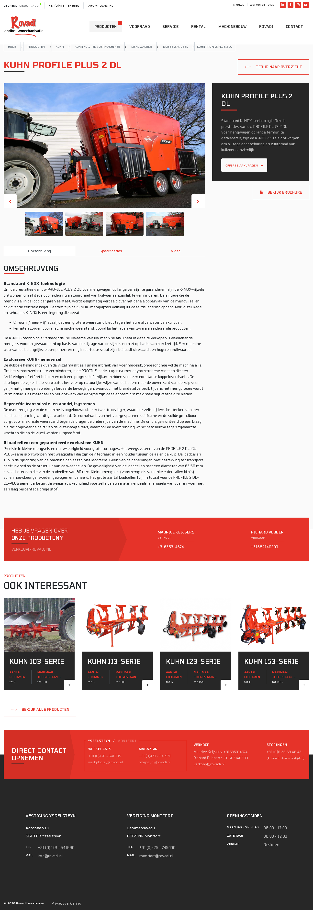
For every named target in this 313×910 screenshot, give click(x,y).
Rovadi (266, 26)
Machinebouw (232, 26)
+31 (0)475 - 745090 (157, 847)
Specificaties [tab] (111, 251)
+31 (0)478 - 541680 (64, 5)
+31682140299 (264, 547)
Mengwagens (141, 46)
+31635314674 (171, 547)
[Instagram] (298, 5)
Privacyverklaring (66, 903)
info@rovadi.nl (100, 5)
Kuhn (60, 46)
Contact (294, 26)
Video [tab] (175, 251)
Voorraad (139, 26)
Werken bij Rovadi (262, 4)
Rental (198, 26)
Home (12, 46)
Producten (105, 26)
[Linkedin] (283, 5)
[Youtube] (306, 5)
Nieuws (238, 4)
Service (170, 26)
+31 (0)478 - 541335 (104, 756)
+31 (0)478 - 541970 (155, 756)
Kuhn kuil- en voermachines (97, 46)
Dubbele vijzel (175, 46)
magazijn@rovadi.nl (155, 762)
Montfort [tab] (127, 741)
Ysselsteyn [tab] (99, 741)
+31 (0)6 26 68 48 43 (284, 752)
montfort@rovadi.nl (156, 856)
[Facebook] (290, 5)
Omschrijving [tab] (39, 251)
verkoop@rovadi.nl (31, 549)
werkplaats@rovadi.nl (105, 762)
